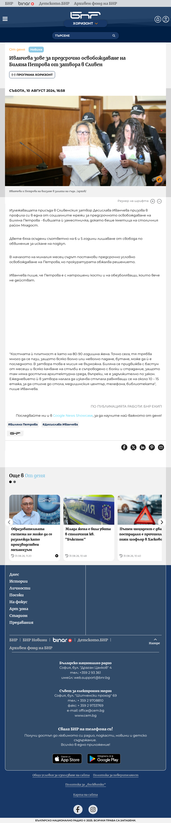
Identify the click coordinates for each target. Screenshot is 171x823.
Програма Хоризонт (34, 75)
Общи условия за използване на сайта (61, 775)
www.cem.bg (86, 715)
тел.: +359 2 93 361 (85, 673)
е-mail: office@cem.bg (85, 710)
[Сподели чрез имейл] (161, 447)
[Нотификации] (157, 19)
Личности (19, 588)
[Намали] (159, 201)
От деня (17, 49)
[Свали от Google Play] (104, 759)
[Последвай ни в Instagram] (93, 809)
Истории (18, 581)
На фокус (18, 601)
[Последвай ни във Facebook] (78, 809)
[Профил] (165, 19)
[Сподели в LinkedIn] (142, 447)
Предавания (21, 622)
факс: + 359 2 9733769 (85, 705)
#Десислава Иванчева (60, 424)
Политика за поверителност (115, 775)
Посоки (16, 595)
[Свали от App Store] (67, 759)
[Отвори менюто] (5, 19)
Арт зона (18, 608)
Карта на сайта (85, 795)
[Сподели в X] (133, 447)
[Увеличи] (152, 201)
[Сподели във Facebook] (124, 447)
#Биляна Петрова (23, 424)
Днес (14, 574)
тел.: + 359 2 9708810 (85, 700)
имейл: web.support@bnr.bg (85, 678)
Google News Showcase (73, 416)
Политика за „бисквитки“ (85, 784)
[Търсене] (114, 35)
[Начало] (85, 15)
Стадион (18, 615)
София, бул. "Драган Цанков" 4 (85, 668)
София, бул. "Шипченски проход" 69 (85, 695)
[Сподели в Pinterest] (151, 447)
